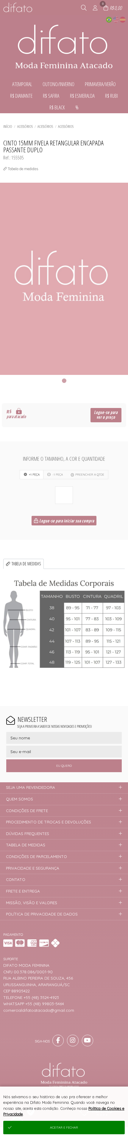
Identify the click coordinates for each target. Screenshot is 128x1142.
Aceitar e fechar (64, 1127)
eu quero (64, 766)
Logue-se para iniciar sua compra (66, 521)
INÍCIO (7, 126)
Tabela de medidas (26, 564)
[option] (64, 279)
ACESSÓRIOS (25, 126)
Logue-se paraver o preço (106, 415)
